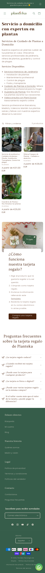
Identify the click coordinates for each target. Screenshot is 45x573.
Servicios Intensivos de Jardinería (21, 71)
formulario (16, 298)
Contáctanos (11, 494)
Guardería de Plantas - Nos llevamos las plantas (11, 203)
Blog (7, 432)
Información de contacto (15, 565)
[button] (4, 13)
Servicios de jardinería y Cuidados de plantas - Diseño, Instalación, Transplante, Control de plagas (11, 158)
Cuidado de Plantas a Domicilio (20, 86)
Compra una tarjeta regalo (22, 316)
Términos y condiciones (16, 473)
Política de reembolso (33, 565)
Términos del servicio (23, 568)
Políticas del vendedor (15, 479)
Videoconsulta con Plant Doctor (20, 97)
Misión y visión (11, 453)
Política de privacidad (15, 468)
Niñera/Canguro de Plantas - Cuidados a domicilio (31, 156)
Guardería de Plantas (15, 92)
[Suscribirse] (37, 515)
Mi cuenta (9, 427)
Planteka (20, 558)
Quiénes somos (12, 447)
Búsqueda (9, 421)
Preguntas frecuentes (15, 500)
